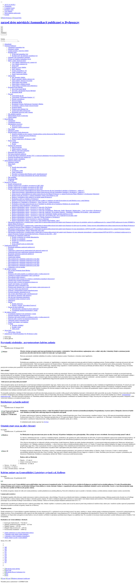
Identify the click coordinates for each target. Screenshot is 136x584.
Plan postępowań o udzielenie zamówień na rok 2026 (23, 265)
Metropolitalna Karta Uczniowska (18, 115)
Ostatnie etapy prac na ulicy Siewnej (18, 426)
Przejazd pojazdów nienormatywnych (19, 292)
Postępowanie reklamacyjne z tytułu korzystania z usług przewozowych (29, 287)
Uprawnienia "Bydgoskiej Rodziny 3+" (23, 97)
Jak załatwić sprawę (10, 269)
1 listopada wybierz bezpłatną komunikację (17, 536)
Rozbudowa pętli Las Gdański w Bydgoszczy (25, 199)
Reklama (10, 272)
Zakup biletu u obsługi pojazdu (21, 84)
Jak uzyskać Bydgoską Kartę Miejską (19, 270)
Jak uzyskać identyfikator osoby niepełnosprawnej (22, 294)
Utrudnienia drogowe (14, 122)
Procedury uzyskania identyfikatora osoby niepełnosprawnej (29, 174)
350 (5, 550)
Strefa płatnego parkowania (12, 13)
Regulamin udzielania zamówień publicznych (21, 247)
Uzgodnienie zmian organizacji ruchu (19, 299)
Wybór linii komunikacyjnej (20, 54)
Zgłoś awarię (15, 328)
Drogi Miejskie (8, 119)
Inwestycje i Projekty (10, 182)
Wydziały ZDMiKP (17, 325)
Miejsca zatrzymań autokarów (20, 150)
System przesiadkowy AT (19, 70)
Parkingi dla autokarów (15, 145)
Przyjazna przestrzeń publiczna (17, 154)
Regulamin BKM (17, 92)
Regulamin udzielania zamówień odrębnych (21, 254)
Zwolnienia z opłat (17, 170)
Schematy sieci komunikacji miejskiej (19, 57)
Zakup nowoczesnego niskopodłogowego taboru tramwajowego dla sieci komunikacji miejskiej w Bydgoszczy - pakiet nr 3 (48, 190)
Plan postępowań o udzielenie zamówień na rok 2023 (23, 260)
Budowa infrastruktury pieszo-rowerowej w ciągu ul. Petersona (30, 219)
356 (5, 560)
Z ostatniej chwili (9, 8)
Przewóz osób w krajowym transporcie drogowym (23, 282)
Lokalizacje (15, 142)
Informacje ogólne (13, 49)
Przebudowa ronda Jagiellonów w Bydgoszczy (25, 205)
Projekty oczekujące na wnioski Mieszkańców (25, 237)
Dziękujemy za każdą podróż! (15, 402)
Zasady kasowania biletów (19, 74)
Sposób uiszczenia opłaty (19, 167)
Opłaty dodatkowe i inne (19, 72)
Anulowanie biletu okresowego (21, 110)
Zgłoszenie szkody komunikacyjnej (18, 285)
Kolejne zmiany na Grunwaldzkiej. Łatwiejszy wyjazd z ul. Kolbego (33, 472)
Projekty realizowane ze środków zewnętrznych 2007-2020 (25, 187)
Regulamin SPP (12, 179)
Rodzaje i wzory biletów (19, 67)
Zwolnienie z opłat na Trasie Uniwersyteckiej (25, 105)
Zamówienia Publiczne (11, 245)
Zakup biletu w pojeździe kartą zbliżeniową (24, 85)
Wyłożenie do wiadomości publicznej (19, 235)
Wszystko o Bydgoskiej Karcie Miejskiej (24, 90)
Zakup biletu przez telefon (19, 82)
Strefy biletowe (16, 69)
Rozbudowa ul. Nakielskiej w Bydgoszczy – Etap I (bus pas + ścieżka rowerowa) (36, 202)
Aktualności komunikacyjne (16, 47)
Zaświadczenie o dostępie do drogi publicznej (25, 309)
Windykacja (11, 300)
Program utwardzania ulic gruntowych (19, 157)
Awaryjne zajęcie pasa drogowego (18, 289)
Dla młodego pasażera (14, 114)
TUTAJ (46, 422)
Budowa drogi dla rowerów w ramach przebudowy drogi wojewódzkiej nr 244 (35, 195)
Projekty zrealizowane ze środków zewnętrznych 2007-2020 (25, 185)
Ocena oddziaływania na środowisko (22, 244)
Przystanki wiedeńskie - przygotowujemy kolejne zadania (28, 342)
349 (5, 549)
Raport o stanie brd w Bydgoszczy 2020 (23, 139)
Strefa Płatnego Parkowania (12, 160)
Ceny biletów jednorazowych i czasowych (24, 62)
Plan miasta (11, 129)
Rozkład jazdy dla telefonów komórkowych (24, 56)
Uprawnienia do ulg (17, 95)
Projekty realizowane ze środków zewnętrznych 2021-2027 (25, 189)
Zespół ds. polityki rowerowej (20, 127)
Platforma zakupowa (14, 255)
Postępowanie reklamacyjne (20, 109)
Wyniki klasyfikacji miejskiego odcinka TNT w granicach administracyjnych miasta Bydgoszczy (36, 155)
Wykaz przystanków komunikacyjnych (19, 59)
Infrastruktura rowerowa (15, 124)
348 (5, 547)
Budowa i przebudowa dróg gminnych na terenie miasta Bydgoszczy (32, 197)
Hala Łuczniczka (17, 147)
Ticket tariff (15, 65)
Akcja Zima (7, 330)
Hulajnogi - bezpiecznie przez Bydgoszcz (24, 135)
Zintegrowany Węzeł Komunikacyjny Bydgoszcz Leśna (20, 333)
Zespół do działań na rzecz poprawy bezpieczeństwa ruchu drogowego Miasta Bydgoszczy (38, 134)
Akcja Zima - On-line (14, 332)
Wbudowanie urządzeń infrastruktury (19, 280)
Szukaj (3, 39)
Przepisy (10, 94)
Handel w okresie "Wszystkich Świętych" (24, 305)
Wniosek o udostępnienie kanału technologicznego (23, 290)
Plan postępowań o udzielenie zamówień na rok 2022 (23, 259)
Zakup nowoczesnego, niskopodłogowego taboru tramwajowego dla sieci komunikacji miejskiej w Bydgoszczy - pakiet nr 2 (48, 192)
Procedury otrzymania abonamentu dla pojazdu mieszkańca (29, 175)
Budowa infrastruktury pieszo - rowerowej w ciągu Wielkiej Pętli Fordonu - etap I (36, 220)
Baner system (12, 140)
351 (5, 552)
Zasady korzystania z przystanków (18, 284)
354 (5, 557)
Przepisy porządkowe (18, 99)
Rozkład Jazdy (12, 52)
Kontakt (6, 14)
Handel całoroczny (17, 304)
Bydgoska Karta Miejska (15, 87)
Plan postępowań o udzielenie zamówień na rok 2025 (23, 264)
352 (5, 554)
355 (5, 559)
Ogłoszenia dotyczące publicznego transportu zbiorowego (25, 252)
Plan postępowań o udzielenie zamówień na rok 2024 (23, 262)
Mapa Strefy (11, 164)
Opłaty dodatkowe (17, 172)
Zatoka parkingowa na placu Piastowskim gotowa (19, 532)
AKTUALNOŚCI (9, 4)
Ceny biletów (8, 11)
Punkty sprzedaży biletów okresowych (23, 79)
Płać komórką (12, 177)
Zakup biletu (12, 75)
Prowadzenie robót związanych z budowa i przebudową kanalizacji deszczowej (31, 279)
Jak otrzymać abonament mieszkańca (19, 297)
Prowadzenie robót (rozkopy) (16, 277)
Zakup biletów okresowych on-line (22, 80)
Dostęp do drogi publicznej (16, 307)
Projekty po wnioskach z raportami (22, 240)
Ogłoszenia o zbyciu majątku (16, 267)
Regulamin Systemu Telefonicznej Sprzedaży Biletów (27, 104)
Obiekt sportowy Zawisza (19, 149)
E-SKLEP (11, 180)
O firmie (10, 324)
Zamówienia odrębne (14, 257)
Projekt (14, 144)
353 (5, 555)
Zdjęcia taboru (12, 117)
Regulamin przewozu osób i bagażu (22, 112)
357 (5, 562)
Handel (10, 302)
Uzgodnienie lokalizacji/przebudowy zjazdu (24, 310)
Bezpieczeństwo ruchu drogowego (18, 132)
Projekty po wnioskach (18, 239)
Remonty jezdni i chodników (16, 159)
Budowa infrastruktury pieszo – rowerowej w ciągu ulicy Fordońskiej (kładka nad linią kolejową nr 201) (42, 214)
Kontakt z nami (16, 327)
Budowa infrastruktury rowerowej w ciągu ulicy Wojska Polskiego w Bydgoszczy (36, 217)
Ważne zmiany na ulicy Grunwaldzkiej (15, 537)
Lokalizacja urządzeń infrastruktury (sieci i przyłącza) (23, 275)
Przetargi (10, 249)
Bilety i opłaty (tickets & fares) (17, 60)
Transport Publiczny (10, 46)
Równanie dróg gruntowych (16, 152)
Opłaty (10, 165)
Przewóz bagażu (16, 100)
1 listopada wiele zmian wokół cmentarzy (16, 534)
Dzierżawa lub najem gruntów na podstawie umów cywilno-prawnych (28, 274)
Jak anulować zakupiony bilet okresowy (20, 295)
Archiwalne (15, 242)
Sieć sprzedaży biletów (18, 77)
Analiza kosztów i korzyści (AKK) (18, 51)
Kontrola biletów (17, 107)
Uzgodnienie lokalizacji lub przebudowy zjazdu (22, 314)
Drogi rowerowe (17, 125)
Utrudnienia (7, 6)
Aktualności (7, 44)
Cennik (14, 169)
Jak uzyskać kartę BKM (19, 89)
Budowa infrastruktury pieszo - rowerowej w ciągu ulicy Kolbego (31, 209)
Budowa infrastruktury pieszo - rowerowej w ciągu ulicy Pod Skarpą (32, 207)
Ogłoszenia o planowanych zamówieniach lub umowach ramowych (28, 250)
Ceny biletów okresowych (19, 64)
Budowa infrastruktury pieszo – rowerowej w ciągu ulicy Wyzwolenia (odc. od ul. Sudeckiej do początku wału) (44, 215)
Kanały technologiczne (15, 184)
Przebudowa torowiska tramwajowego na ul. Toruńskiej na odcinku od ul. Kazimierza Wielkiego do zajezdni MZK (45, 204)
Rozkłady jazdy (9, 9)
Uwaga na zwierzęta (18, 137)
